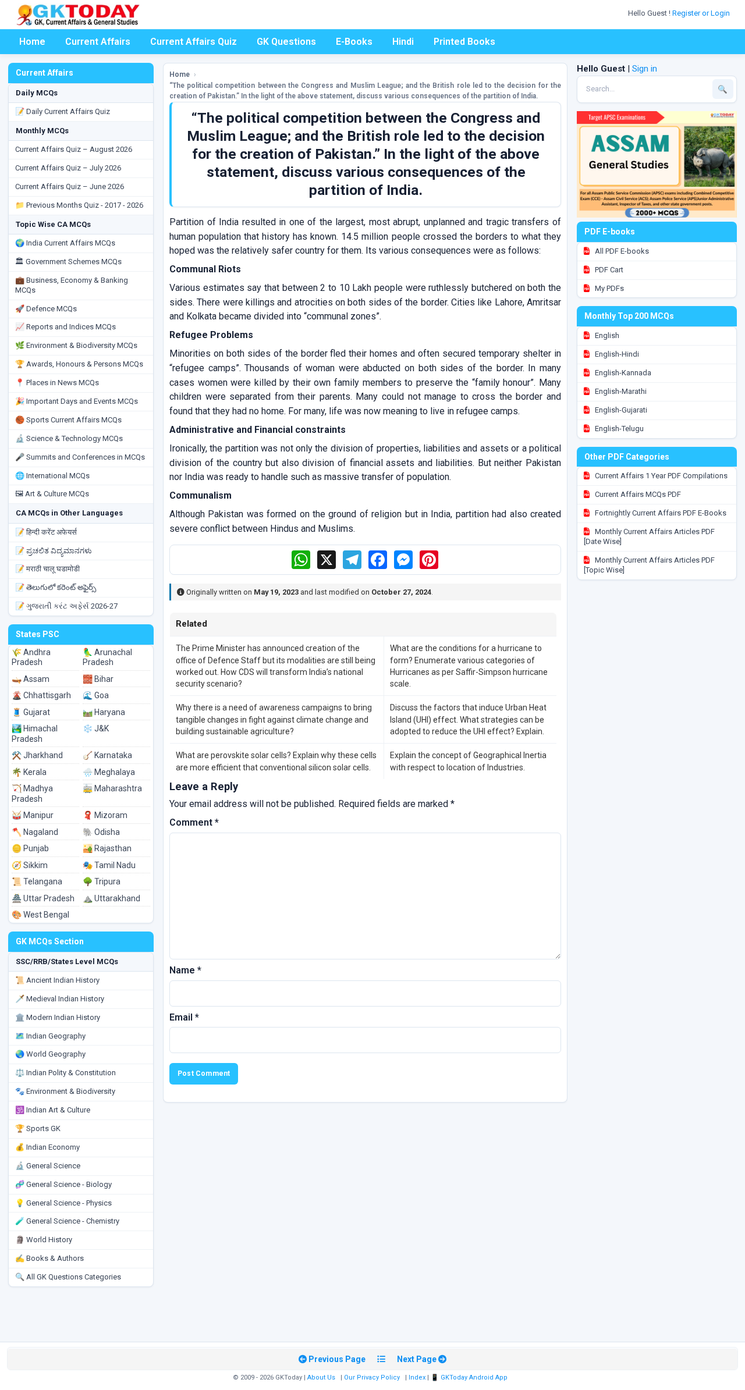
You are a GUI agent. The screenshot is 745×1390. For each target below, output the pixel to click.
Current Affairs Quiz (193, 41)
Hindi (403, 41)
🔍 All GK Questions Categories (68, 1276)
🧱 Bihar (98, 679)
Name (185, 970)
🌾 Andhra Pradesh (31, 657)
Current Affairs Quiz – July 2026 (68, 167)
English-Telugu (618, 428)
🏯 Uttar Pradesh (43, 898)
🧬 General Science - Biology (63, 1184)
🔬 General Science (47, 1165)
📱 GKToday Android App (470, 1377)
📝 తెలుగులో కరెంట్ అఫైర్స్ (55, 587)
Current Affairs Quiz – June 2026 (69, 186)
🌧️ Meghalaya (109, 772)
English (606, 335)
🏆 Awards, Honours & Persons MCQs (79, 364)
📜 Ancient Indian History (57, 980)
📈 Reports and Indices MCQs (65, 326)
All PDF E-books (621, 251)
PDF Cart (608, 269)
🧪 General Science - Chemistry (67, 1221)
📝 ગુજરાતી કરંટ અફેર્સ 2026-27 (66, 606)
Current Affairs (97, 41)
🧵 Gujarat (31, 712)
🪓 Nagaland (35, 832)
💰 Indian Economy (47, 1147)
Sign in (644, 68)
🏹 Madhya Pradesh (32, 794)
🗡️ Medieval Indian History (59, 998)
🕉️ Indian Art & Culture (52, 1109)
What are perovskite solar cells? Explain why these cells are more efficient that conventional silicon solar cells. (276, 761)
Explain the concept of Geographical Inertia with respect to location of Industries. (468, 761)
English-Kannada (622, 372)
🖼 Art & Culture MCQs (52, 493)
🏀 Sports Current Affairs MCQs (68, 419)
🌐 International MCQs (52, 475)
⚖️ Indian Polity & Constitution (65, 1072)
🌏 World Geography (50, 1054)
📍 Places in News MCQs (57, 382)
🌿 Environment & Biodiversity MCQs (76, 345)
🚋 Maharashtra (112, 788)
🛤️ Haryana (104, 712)
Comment (194, 822)
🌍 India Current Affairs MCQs (65, 243)
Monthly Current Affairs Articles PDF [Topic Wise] (649, 565)
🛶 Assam (30, 679)
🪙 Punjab (30, 848)
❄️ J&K (96, 728)
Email (184, 1017)
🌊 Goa (96, 695)
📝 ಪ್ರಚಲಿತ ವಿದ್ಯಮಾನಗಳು (53, 550)
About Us (321, 1377)
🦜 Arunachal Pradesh (107, 657)
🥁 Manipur (33, 815)
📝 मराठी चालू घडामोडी (47, 568)
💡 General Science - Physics (63, 1203)
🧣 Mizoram (105, 815)
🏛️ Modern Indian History (57, 1017)
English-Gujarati (620, 410)
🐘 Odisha (101, 832)
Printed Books (464, 41)
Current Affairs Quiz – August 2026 (73, 149)
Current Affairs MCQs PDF (637, 494)
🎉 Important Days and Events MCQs (76, 401)
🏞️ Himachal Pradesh (35, 734)
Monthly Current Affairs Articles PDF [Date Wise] (649, 536)
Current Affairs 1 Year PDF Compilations (660, 475)
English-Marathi (620, 391)
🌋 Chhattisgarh (41, 695)
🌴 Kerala (29, 772)
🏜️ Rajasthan (107, 848)
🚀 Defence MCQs (46, 308)
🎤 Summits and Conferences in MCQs (80, 457)
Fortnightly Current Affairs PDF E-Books (659, 513)
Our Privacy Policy (372, 1377)
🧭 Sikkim (30, 865)
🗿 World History (43, 1239)
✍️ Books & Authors (49, 1258)
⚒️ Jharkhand (37, 755)
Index (417, 1377)
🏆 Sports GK (38, 1128)
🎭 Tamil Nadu (109, 865)
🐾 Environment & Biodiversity (65, 1091)
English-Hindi (616, 354)
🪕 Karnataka (107, 755)
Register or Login (702, 13)
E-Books (354, 41)
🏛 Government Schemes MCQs (68, 261)
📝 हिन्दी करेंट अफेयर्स (46, 532)
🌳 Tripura (101, 881)
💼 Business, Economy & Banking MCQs (71, 285)
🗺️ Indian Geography (50, 1036)
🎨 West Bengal (40, 914)
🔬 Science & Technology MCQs (69, 438)
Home (32, 41)
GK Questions (286, 41)
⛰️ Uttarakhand (111, 898)
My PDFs (608, 288)
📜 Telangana (37, 881)
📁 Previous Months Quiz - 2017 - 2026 (79, 205)
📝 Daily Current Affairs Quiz (62, 111)
